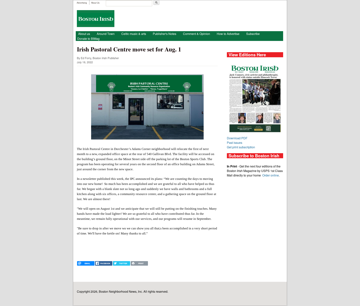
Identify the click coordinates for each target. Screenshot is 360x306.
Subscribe (253, 34)
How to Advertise (228, 34)
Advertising (82, 2)
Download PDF (237, 138)
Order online (270, 175)
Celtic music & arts (133, 34)
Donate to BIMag (88, 38)
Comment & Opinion (196, 34)
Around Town (106, 34)
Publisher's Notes (164, 34)
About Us (95, 2)
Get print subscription (241, 147)
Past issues (234, 142)
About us (84, 34)
